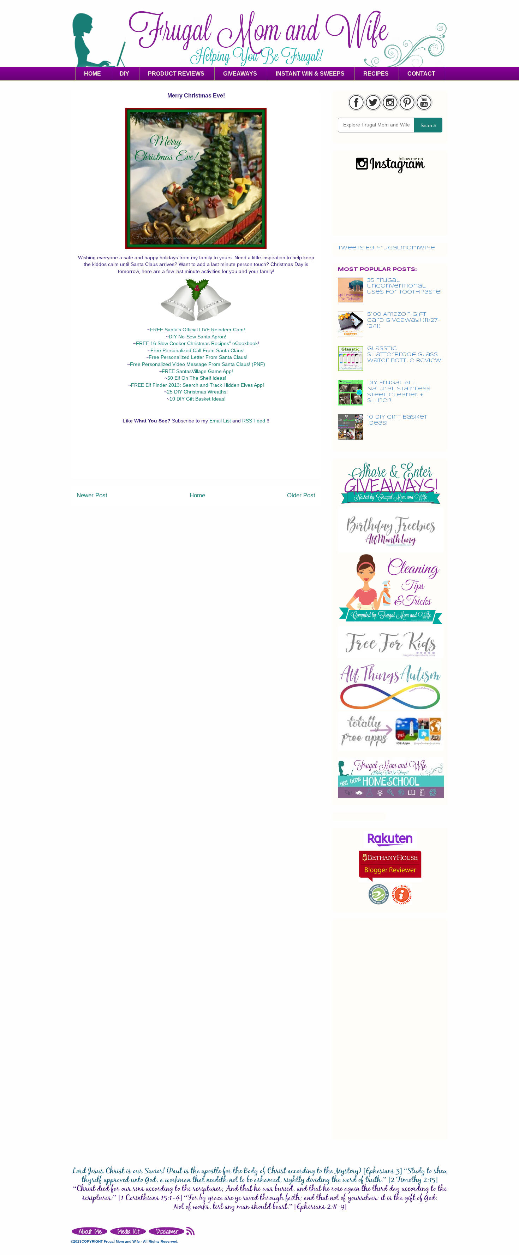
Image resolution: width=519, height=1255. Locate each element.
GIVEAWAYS (240, 74)
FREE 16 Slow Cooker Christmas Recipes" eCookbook (197, 343)
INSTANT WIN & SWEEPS (310, 74)
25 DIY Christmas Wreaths (196, 392)
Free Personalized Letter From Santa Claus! (198, 357)
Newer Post (92, 495)
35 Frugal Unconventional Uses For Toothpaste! (404, 286)
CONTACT (421, 74)
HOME (92, 74)
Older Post (301, 495)
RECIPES (376, 74)
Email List (220, 421)
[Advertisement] (196, 462)
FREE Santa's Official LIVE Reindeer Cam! (197, 329)
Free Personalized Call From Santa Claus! (197, 350)
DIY (124, 74)
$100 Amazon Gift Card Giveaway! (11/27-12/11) (403, 320)
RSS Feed (254, 421)
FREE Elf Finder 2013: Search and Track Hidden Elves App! (197, 385)
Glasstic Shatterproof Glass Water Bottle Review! (404, 354)
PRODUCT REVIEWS (176, 74)
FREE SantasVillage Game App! (197, 371)
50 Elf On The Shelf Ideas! (196, 378)
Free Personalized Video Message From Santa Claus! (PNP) (197, 364)
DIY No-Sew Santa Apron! (197, 336)
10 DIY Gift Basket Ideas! (197, 399)
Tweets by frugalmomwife (386, 247)
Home (197, 495)
